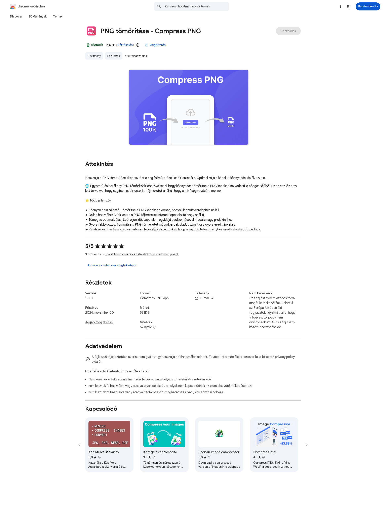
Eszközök (113, 56)
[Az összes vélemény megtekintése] (112, 265)
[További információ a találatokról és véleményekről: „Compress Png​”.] (263, 457)
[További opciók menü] (340, 6)
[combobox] (197, 6)
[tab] (16, 16)
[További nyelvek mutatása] (154, 327)
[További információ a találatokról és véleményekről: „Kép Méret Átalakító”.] (99, 457)
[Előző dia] (80, 445)
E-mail (204, 298)
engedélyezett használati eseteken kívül (183, 379)
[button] (349, 7)
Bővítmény (94, 56)
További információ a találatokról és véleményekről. (142, 254)
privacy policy (285, 357)
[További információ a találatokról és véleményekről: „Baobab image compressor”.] (209, 457)
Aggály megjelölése (99, 322)
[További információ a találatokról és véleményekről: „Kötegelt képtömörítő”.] (153, 457)
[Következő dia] (306, 445)
